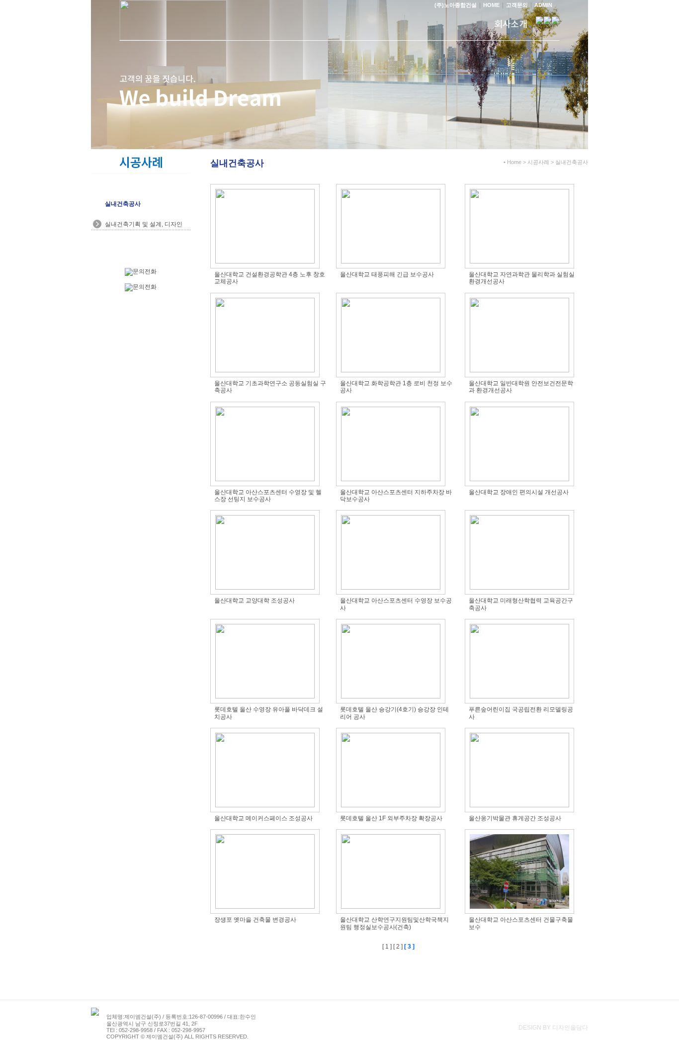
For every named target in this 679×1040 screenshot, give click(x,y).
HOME (491, 5)
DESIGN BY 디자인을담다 (553, 1027)
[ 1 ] (387, 946)
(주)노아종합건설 (455, 5)
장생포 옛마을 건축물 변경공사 (255, 919)
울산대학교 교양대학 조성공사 (254, 600)
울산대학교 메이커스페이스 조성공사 (263, 818)
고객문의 (517, 5)
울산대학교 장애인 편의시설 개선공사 (519, 492)
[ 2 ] (398, 946)
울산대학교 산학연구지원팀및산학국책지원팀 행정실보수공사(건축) (394, 923)
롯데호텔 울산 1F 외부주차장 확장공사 (391, 818)
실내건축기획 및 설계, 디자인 (143, 224)
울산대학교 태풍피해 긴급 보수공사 (387, 274)
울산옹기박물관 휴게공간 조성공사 (515, 818)
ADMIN (543, 5)
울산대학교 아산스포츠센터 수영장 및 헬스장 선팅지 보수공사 (268, 496)
